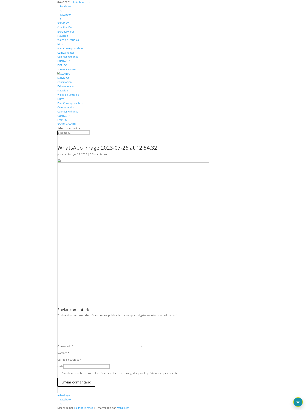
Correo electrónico (69, 359)
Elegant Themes (83, 407)
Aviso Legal (63, 395)
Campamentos (66, 52)
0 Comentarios (98, 154)
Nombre (63, 353)
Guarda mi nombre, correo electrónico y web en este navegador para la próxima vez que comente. (120, 373)
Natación (62, 35)
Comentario (65, 346)
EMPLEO (62, 65)
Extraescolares (66, 31)
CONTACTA (63, 61)
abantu (66, 154)
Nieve (60, 44)
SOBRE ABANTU (66, 69)
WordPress (123, 407)
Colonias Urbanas (67, 56)
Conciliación (64, 27)
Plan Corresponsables (70, 48)
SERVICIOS (63, 23)
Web (60, 366)
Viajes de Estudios (68, 40)
